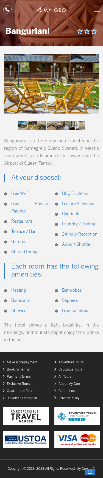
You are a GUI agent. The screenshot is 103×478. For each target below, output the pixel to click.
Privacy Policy (69, 398)
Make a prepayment (22, 362)
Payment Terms (19, 376)
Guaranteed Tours (20, 391)
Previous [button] (15, 83)
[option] (51, 84)
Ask (90, 472)
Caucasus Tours (70, 369)
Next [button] (88, 83)
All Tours (65, 376)
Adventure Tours (71, 362)
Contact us (67, 391)
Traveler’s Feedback (22, 398)
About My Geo (69, 383)
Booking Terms (18, 369)
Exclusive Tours (18, 383)
